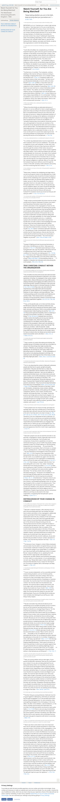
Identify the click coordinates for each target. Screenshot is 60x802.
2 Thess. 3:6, (27, 478)
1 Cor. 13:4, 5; (27, 287)
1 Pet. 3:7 (36, 77)
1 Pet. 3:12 (26, 774)
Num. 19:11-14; (38, 414)
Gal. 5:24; (52, 384)
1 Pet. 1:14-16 (27, 541)
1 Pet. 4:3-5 (43, 625)
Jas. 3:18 (25, 255)
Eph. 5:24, (50, 86)
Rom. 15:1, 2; (49, 334)
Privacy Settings (45, 795)
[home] (2, 2)
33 (35, 82)
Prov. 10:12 (26, 301)
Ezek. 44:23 (51, 414)
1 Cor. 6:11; (53, 460)
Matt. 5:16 (27, 718)
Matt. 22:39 (48, 237)
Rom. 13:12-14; (46, 384)
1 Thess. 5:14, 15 (27, 335)
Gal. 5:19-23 (40, 402)
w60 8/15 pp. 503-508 (7, 5)
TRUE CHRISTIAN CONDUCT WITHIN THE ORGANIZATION (9, 24)
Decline (10, 799)
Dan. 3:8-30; (40, 689)
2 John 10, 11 (33, 495)
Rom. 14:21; (43, 356)
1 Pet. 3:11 (32, 248)
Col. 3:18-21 (36, 69)
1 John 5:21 (46, 689)
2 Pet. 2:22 (26, 462)
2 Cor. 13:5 (28, 19)
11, (31, 478)
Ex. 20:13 (31, 228)
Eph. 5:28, (31, 82)
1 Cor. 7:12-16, (37, 193)
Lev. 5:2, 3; (31, 414)
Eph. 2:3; (52, 539)
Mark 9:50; (32, 258)
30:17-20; (25, 414)
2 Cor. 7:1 (27, 429)
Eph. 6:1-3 (44, 100)
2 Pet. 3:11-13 (31, 756)
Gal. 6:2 (36, 316)
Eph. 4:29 (48, 588)
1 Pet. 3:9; (31, 316)
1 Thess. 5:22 (26, 386)
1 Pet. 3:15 (32, 565)
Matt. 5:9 (37, 258)
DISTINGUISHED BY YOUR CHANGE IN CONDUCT (8, 30)
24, (42, 193)
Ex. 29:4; (52, 413)
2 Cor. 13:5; (52, 772)
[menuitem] (2, 2)
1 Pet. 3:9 (40, 262)
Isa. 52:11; (45, 414)
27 (44, 193)
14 (33, 478)
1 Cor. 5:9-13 (48, 465)
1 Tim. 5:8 (49, 135)
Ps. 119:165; (52, 253)
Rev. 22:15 (47, 765)
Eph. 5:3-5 (29, 453)
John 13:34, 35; (41, 237)
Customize (17, 799)
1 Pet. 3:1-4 (49, 165)
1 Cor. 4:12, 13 (32, 630)
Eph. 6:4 (44, 93)
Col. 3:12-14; (46, 299)
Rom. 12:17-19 (46, 639)
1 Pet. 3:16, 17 (52, 651)
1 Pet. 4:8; (52, 299)
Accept (4, 799)
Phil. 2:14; (35, 262)
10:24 (32, 287)
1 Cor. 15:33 (31, 709)
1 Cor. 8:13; (49, 356)
